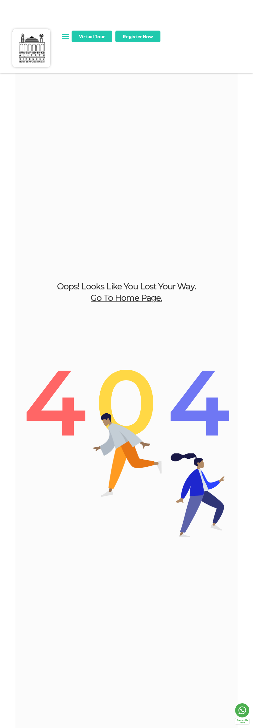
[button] (65, 36)
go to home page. (126, 298)
